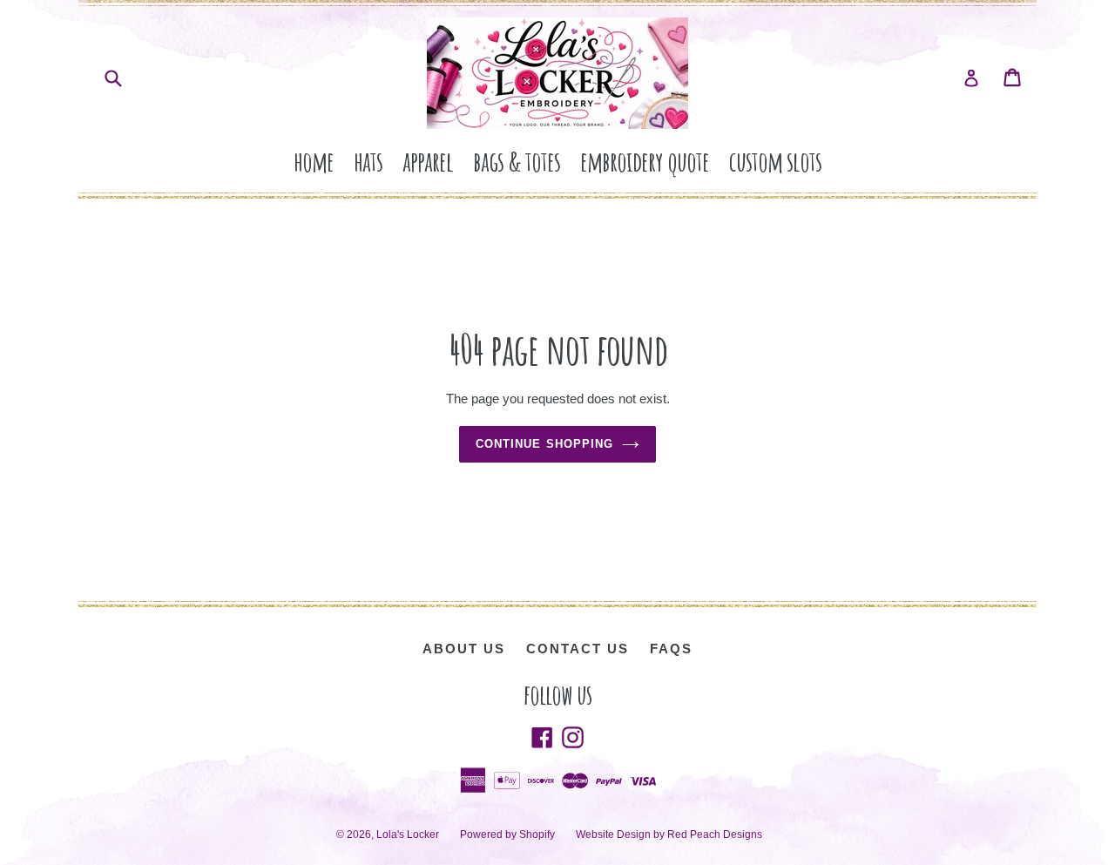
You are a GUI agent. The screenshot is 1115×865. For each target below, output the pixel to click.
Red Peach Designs (714, 834)
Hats (368, 161)
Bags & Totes (516, 161)
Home (314, 161)
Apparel (427, 161)
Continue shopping (544, 443)
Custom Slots (775, 161)
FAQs (671, 648)
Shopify (537, 834)
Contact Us (577, 648)
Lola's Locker (407, 834)
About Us (463, 648)
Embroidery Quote (644, 161)
